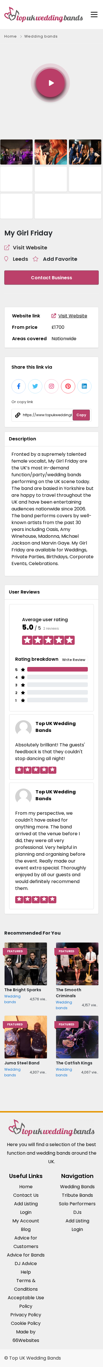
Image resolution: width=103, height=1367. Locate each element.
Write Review (73, 659)
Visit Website (72, 316)
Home (10, 36)
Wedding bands (41, 36)
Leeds (20, 258)
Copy (81, 414)
